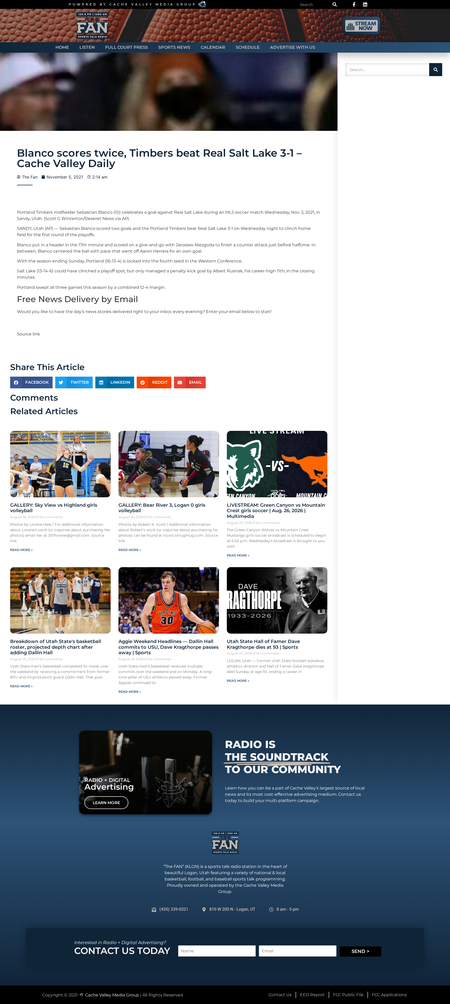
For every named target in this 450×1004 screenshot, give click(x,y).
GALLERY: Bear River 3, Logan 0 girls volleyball (161, 508)
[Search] (334, 4)
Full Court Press (126, 47)
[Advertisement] (382, 159)
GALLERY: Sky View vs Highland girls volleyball (53, 508)
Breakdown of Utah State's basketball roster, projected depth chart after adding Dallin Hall (55, 647)
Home (62, 47)
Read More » (21, 550)
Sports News (174, 47)
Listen (87, 47)
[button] (31, 382)
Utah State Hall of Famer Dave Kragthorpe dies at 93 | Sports (263, 644)
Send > (361, 951)
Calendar (213, 47)
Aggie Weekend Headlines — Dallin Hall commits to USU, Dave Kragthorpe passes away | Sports (168, 647)
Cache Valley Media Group (153, 4)
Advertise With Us (292, 47)
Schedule (248, 47)
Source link (28, 334)
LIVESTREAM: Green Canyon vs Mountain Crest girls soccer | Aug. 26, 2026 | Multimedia (276, 510)
